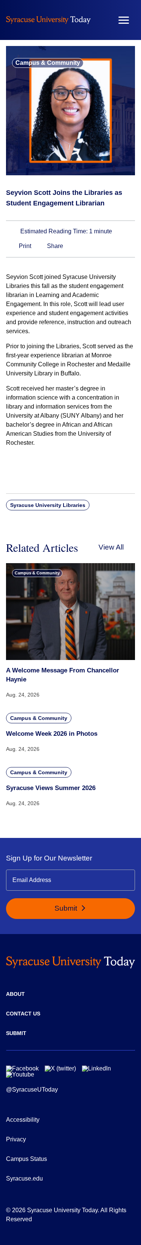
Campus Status (26, 1159)
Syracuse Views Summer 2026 (51, 788)
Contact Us (23, 1014)
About (15, 994)
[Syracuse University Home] (48, 20)
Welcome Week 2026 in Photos (51, 733)
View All (111, 547)
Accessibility (22, 1119)
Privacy (16, 1139)
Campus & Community (47, 63)
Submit (67, 908)
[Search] (101, 20)
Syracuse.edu (24, 1178)
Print (24, 246)
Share (54, 246)
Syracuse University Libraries (47, 505)
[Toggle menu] (123, 20)
